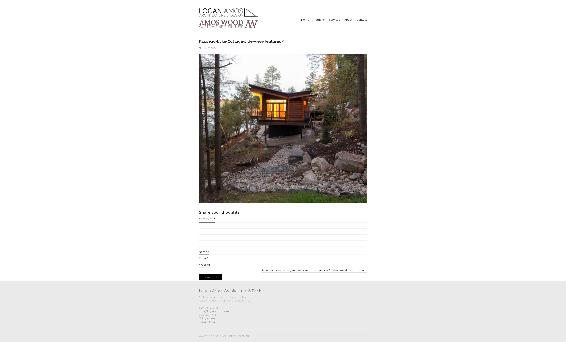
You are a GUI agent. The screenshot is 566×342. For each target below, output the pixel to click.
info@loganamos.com (214, 311)
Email (203, 258)
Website (204, 264)
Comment (207, 219)
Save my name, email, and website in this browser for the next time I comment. (314, 270)
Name (204, 252)
